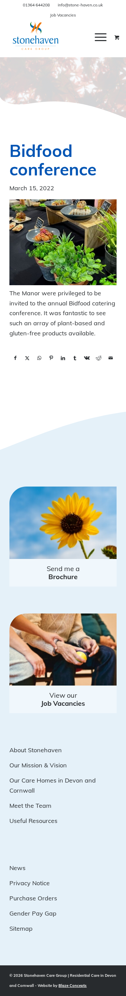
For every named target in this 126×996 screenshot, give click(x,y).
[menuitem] (106, 37)
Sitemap (21, 928)
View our (63, 699)
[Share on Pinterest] (51, 358)
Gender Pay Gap (32, 913)
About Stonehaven (35, 750)
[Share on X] (27, 358)
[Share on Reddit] (98, 358)
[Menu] (101, 37)
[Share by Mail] (110, 358)
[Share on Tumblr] (75, 358)
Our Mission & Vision (38, 765)
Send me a (63, 572)
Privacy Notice (29, 883)
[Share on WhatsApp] (39, 358)
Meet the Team (30, 805)
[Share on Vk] (87, 358)
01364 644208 (36, 4)
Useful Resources (33, 821)
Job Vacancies (63, 15)
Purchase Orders (33, 898)
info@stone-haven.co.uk (80, 4)
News (17, 868)
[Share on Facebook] (15, 358)
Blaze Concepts (72, 985)
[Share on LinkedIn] (63, 358)
